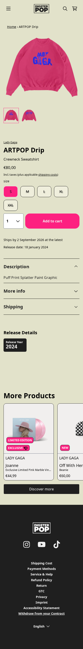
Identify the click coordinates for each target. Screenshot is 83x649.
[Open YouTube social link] (41, 544)
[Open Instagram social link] (26, 544)
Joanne (12, 465)
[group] (11, 115)
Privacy (41, 597)
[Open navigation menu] (8, 9)
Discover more (41, 489)
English (38, 626)
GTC (41, 591)
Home (11, 27)
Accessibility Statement (41, 608)
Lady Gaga (10, 142)
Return (41, 585)
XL (61, 191)
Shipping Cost (41, 563)
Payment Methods (41, 569)
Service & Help (42, 574)
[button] (41, 291)
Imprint (42, 602)
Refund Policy (41, 580)
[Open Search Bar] (64, 8)
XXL (11, 205)
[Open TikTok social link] (57, 544)
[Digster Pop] (41, 9)
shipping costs (47, 174)
